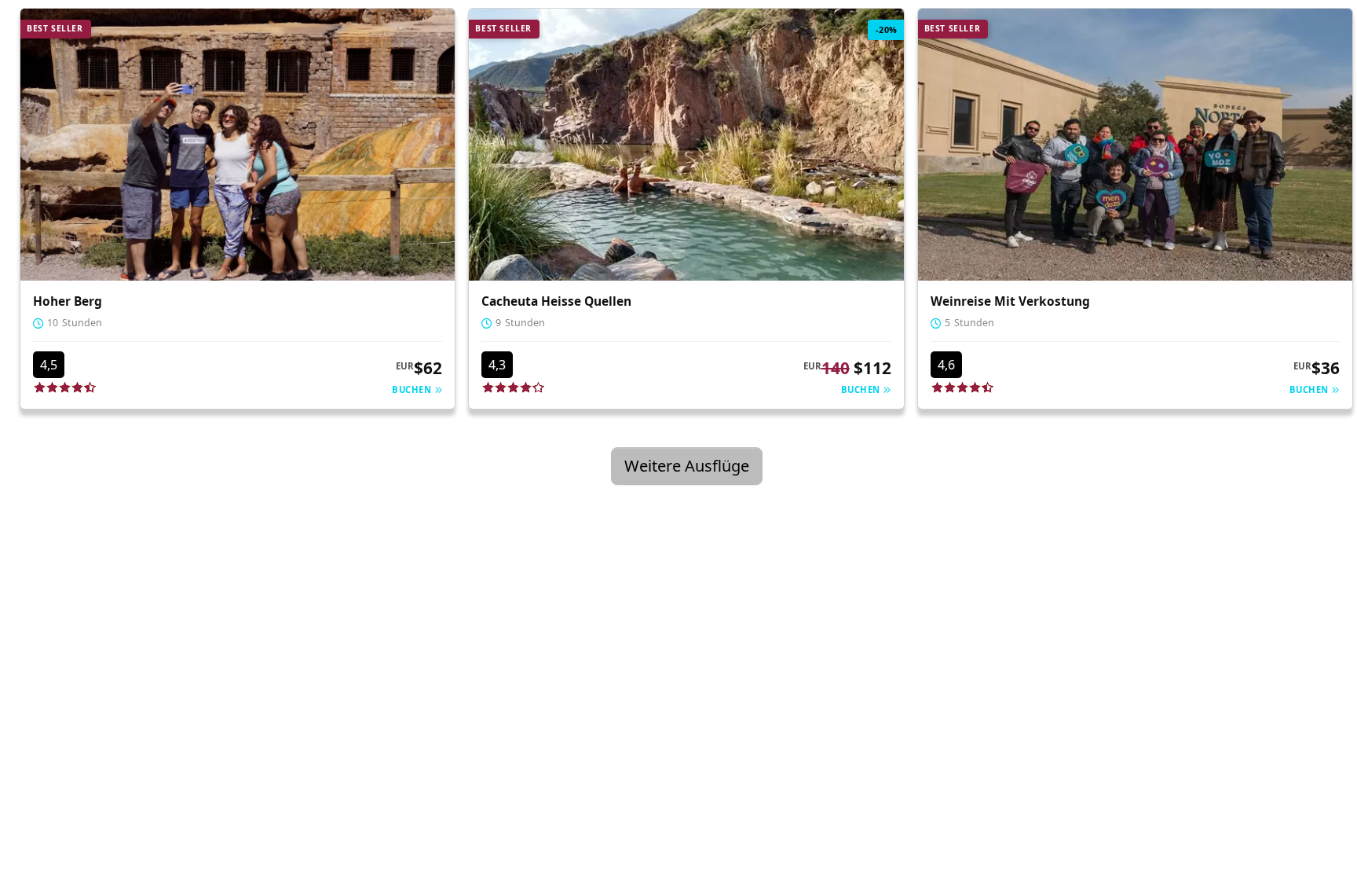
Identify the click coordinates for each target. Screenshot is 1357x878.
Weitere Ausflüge (686, 465)
